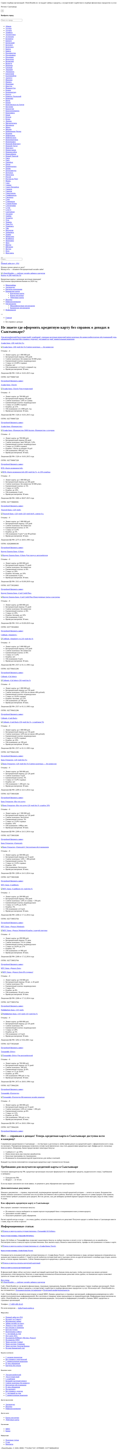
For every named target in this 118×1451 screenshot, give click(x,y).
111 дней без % (26, 889)
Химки (8, 234)
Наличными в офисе (14, 1332)
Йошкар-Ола (11, 88)
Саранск (9, 189)
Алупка (9, 28)
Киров (8, 103)
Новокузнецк (11, 150)
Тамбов (8, 216)
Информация (11, 310)
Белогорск (10, 47)
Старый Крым (11, 203)
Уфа (7, 228)
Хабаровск (10, 232)
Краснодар (10, 109)
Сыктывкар (10, 212)
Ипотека (9, 300)
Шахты (8, 245)
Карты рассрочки (17, 295)
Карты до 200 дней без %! (11, 275)
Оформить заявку (16, 381)
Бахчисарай (10, 43)
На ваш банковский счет (15, 1348)
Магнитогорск (11, 123)
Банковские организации (20, 308)
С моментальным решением (63, 339)
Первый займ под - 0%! (10, 263)
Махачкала (10, 125)
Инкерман (10, 84)
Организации (11, 304)
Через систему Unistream (15, 1344)
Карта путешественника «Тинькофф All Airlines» (17, 1236)
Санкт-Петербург (12, 187)
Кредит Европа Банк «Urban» (12, 551)
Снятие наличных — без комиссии (40, 347)
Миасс (8, 127)
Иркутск (9, 86)
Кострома (9, 107)
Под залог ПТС (12, 1336)
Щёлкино (9, 247)
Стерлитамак (11, 206)
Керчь (8, 100)
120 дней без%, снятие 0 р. (33, 514)
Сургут (8, 210)
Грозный (9, 67)
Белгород (9, 45)
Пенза (8, 164)
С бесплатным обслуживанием (36, 847)
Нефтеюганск (11, 138)
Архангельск (11, 34)
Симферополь (11, 195)
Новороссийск (11, 152)
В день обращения (13, 1363)
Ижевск (9, 82)
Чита (7, 243)
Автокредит (10, 287)
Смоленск (9, 197)
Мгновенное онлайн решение (33, 1097)
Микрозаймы (11, 285)
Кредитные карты (17, 293)
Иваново (9, 80)
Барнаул (9, 41)
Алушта (9, 30)
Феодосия (9, 230)
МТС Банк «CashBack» (10, 885)
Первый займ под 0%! (14, 1317)
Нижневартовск (12, 140)
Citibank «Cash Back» (9, 718)
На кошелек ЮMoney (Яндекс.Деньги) (21, 1338)
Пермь (8, 168)
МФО (8, 1429)
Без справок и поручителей (16, 1359)
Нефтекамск (10, 135)
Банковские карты (13, 291)
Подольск (9, 173)
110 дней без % (32, 1014)
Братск (8, 49)
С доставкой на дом (44, 339)
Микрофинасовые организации (22, 306)
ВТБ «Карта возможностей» (12, 468)
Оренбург (9, 162)
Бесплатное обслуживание (100, 337)
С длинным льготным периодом (52, 337)
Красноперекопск (12, 111)
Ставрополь (10, 201)
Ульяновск (10, 226)
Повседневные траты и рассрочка (46, 597)
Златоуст (9, 78)
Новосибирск (11, 154)
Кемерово (9, 98)
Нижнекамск (11, 142)
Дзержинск (10, 72)
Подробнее (5, 381)
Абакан (8, 26)
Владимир (10, 57)
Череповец (10, 241)
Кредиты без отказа (13, 1366)
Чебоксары (10, 236)
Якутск (8, 249)
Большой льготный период (16, 1381)
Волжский (10, 61)
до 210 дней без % (26, 639)
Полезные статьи (12, 1440)
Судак (8, 208)
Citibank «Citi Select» (9, 676)
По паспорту (15, 339)
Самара (8, 185)
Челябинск (10, 239)
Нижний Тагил (12, 146)
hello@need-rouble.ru (26, 1308)
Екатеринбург (11, 76)
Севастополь (11, 193)
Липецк (9, 121)
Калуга (8, 94)
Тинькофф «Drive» (8, 1052)
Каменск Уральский (13, 96)
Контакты (9, 1444)
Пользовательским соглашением (28, 1290)
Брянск (8, 51)
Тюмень (9, 222)
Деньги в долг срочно (14, 1325)
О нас (8, 1442)
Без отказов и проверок (15, 1327)
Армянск (9, 32)
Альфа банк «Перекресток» (11, 426)
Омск (8, 158)
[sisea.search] (2, 257)
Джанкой (9, 70)
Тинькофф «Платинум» (10, 1093)
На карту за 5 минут (13, 1319)
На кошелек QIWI (12, 1340)
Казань (8, 90)
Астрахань (10, 37)
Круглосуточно (12, 1330)
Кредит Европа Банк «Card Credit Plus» (16, 593)
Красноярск (10, 113)
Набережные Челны (13, 131)
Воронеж (9, 65)
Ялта (7, 251)
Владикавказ (11, 55)
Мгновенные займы (13, 1321)
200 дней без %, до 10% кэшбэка (37, 472)
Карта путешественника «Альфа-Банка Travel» (17, 1250)
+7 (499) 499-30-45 (16, 1304)
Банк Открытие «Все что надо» (13, 801)
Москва (9, 129)
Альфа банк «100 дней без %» (12, 343)
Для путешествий (23, 337)
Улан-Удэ (9, 224)
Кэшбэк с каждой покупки (36, 930)
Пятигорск (10, 175)
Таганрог (9, 214)
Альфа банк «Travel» (9, 385)
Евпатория (10, 74)
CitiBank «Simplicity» (9, 635)
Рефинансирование (13, 302)
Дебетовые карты (17, 297)
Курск (8, 119)
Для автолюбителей (8, 337)
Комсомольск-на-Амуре (15, 105)
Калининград (11, 92)
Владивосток (11, 53)
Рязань (8, 181)
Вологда (9, 63)
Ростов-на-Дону (12, 179)
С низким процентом (14, 1357)
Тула (7, 220)
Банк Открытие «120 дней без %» (14, 760)
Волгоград (10, 59)
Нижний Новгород (13, 144)
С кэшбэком (35, 337)
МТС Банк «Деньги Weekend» (13, 927)
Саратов (9, 191)
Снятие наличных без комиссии (77, 337)
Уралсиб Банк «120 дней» (11, 510)
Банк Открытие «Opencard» (12, 843)
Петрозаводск (11, 171)
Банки (8, 1431)
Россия (8, 177)
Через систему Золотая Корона (18, 1346)
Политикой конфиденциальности (56, 1290)
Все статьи (5, 1280)
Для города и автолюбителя (37, 555)
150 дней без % (25, 680)
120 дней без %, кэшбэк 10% (38, 805)
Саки (8, 183)
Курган (8, 117)
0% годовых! (28, 972)
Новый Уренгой (12, 156)
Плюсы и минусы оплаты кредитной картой (16, 1267)
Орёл (8, 160)
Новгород (9, 148)
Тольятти (9, 218)
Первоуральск (11, 166)
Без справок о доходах (28, 339)
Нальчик (9, 133)
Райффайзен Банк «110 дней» (12, 1010)
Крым (8, 115)
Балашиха (9, 39)
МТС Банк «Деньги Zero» (11, 968)
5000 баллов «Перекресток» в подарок (39, 430)
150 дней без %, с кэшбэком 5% (31, 722)
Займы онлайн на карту (15, 1323)
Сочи (8, 199)
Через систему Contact (14, 1342)
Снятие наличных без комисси (18, 1383)
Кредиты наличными (14, 289)
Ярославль (10, 253)
